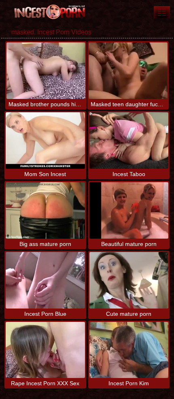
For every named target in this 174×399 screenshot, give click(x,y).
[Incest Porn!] (48, 12)
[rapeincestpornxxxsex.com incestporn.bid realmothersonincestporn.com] (162, 12)
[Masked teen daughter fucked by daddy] (128, 70)
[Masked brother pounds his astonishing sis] (45, 70)
